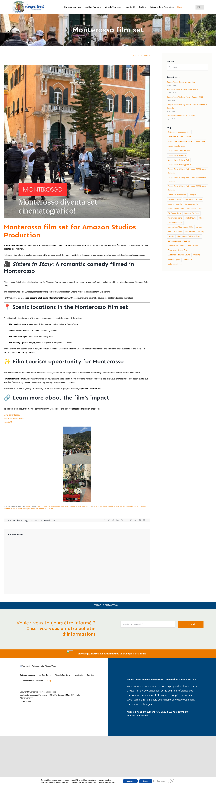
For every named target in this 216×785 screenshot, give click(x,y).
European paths (191, 204)
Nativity (201, 232)
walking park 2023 (175, 264)
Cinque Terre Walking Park (178, 160)
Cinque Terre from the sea (179, 151)
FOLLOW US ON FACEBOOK (106, 605)
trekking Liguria (174, 259)
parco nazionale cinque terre (180, 241)
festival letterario (175, 218)
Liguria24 (8, 422)
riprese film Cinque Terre (134, 506)
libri (169, 232)
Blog (28, 506)
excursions (191, 209)
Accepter (130, 781)
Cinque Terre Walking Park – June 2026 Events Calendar (187, 171)
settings (111, 782)
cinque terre (200, 141)
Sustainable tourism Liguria (179, 255)
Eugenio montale (175, 204)
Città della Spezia (12, 415)
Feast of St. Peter (191, 213)
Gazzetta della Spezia (14, 418)
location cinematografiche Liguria (76, 506)
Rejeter (146, 781)
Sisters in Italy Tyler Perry (16, 509)
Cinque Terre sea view (177, 155)
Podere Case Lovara (176, 246)
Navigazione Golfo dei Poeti (189, 236)
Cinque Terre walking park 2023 (180, 165)
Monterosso (190, 232)
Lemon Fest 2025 (175, 223)
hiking (201, 218)
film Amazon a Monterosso (48, 506)
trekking (196, 255)
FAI (200, 209)
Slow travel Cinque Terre (178, 250)
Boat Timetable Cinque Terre (180, 141)
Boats (188, 137)
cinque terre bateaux (176, 146)
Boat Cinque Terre (175, 137)
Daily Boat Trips (174, 199)
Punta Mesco (193, 246)
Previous (138, 55)
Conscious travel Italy (177, 195)
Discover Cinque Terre (193, 199)
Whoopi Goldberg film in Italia (42, 509)
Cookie (22, 701)
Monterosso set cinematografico (107, 506)
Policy (28, 701)
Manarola (178, 232)
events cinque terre (176, 209)
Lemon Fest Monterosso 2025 (180, 227)
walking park (189, 259)
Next (146, 55)
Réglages (161, 781)
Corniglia (192, 195)
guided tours (190, 218)
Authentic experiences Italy (179, 132)
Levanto (199, 227)
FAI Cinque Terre (174, 213)
